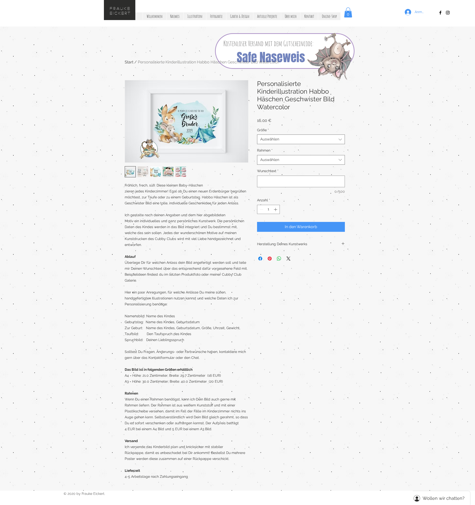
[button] (307, 201)
